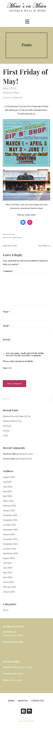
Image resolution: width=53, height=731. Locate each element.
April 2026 (7, 496)
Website (6, 339)
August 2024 (9, 558)
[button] (27, 21)
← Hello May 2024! (9, 246)
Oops (5, 435)
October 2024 (9, 549)
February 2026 (9, 505)
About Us (23, 700)
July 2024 (7, 563)
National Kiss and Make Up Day (17, 416)
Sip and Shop (17, 237)
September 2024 (10, 553)
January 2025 (9, 534)
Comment (8, 271)
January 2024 (9, 591)
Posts (13, 234)
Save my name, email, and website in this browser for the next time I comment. (25, 354)
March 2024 (8, 582)
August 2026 (9, 477)
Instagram (29, 711)
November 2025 (10, 520)
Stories (6, 430)
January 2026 (9, 510)
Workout (7, 426)
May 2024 (7, 572)
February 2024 (9, 587)
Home (11, 700)
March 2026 (8, 501)
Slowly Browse (26, 454)
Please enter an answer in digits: (18, 361)
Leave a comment (12, 97)
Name (6, 311)
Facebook (23, 711)
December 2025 (10, 515)
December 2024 (10, 539)
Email (6, 325)
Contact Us (37, 700)
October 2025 (9, 525)
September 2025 (10, 529)
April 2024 (7, 577)
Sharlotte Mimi (11, 92)
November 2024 (10, 544)
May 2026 (7, 491)
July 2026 (7, 482)
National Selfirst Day (12, 421)
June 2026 (7, 486)
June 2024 (7, 568)
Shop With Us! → (45, 246)
